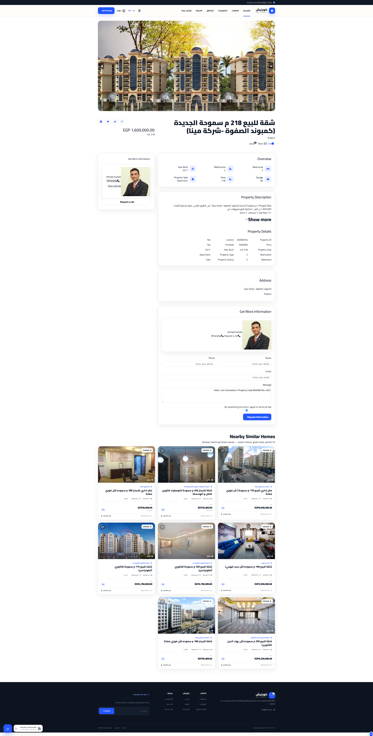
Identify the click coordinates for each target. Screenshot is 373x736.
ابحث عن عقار (169, 709)
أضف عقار (170, 704)
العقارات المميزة (201, 709)
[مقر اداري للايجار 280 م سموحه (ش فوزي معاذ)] (126, 464)
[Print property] (101, 122)
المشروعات (222, 10)
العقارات (235, 10)
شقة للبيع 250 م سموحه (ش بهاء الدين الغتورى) (249, 643)
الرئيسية (246, 10)
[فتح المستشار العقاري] (7, 728)
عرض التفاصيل (227, 514)
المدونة (199, 10)
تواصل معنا (186, 10)
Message (267, 385)
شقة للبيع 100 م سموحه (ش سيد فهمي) (248, 566)
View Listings (114, 186)
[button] (121, 11)
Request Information (257, 417)
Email (268, 371)
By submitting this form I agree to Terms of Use (248, 407)
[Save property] (122, 122)
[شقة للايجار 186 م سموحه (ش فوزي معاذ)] (186, 615)
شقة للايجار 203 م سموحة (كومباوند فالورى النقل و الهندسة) (187, 492)
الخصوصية (117, 728)
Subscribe (107, 711)
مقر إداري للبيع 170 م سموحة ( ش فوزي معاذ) (249, 492)
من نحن (187, 699)
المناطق (210, 10)
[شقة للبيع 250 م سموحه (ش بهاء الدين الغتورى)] (246, 615)
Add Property (107, 10)
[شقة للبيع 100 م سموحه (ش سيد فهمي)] (246, 541)
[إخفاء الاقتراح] (16, 728)
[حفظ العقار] (222, 450)
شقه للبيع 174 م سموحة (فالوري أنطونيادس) (133, 568)
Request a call (231, 336)
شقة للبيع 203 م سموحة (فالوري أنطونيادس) (193, 568)
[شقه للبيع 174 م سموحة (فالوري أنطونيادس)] (126, 541)
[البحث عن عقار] (139, 11)
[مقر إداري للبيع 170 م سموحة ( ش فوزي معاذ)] (246, 464)
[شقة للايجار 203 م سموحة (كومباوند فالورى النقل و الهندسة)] (186, 464)
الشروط (124, 728)
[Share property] (108, 122)
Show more (259, 219)
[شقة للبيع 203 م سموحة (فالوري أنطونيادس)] (186, 541)
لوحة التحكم (169, 699)
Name (268, 358)
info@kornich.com (267, 710)
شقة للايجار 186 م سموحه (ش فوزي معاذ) (188, 641)
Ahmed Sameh (235, 332)
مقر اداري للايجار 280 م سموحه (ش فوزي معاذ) (128, 492)
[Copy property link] (115, 122)
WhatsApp (216, 336)
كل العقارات (202, 699)
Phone (212, 358)
